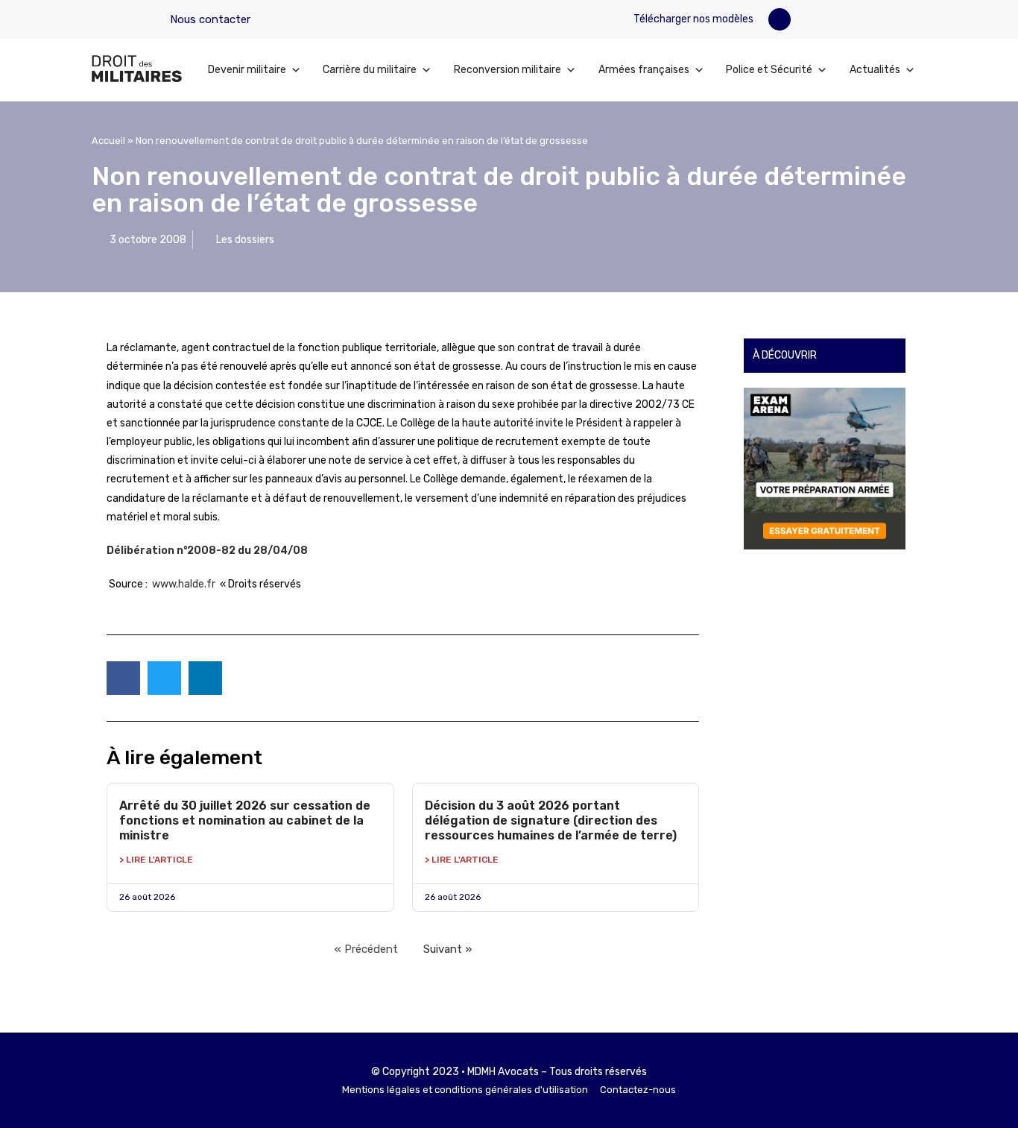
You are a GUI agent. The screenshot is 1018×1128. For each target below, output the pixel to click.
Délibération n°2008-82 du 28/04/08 (207, 550)
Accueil (108, 140)
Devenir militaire (247, 69)
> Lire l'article (156, 859)
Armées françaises (643, 69)
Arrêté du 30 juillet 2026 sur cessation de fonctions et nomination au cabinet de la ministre (244, 820)
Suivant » (447, 949)
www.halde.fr (183, 584)
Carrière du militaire (370, 69)
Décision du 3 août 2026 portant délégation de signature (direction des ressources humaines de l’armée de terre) (551, 820)
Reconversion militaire (507, 69)
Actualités (875, 69)
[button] (779, 19)
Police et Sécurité (769, 69)
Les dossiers (245, 239)
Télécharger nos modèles (692, 19)
